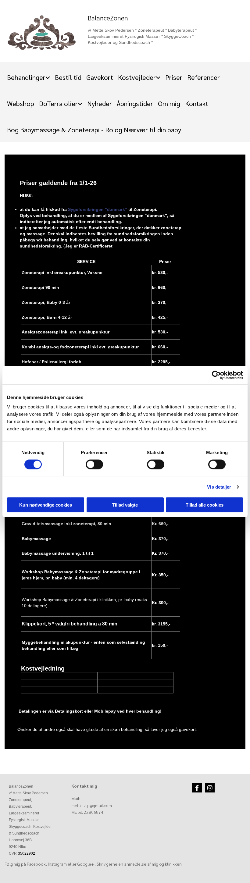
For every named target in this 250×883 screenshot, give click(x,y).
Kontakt (196, 103)
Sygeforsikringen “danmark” (97, 209)
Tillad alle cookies (204, 504)
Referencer (203, 77)
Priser (173, 77)
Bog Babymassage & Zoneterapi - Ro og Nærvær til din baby (94, 129)
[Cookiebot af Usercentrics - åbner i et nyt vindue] (216, 374)
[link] (28, 75)
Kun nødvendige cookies (45, 504)
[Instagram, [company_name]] (209, 787)
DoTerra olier (58, 103)
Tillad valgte (125, 504)
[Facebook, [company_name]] (197, 787)
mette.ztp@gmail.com (91, 805)
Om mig (169, 103)
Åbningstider (135, 103)
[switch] (94, 464)
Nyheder (99, 103)
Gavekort (99, 77)
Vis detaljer (219, 486)
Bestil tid (68, 77)
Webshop (20, 103)
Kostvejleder (137, 77)
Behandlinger (26, 77)
